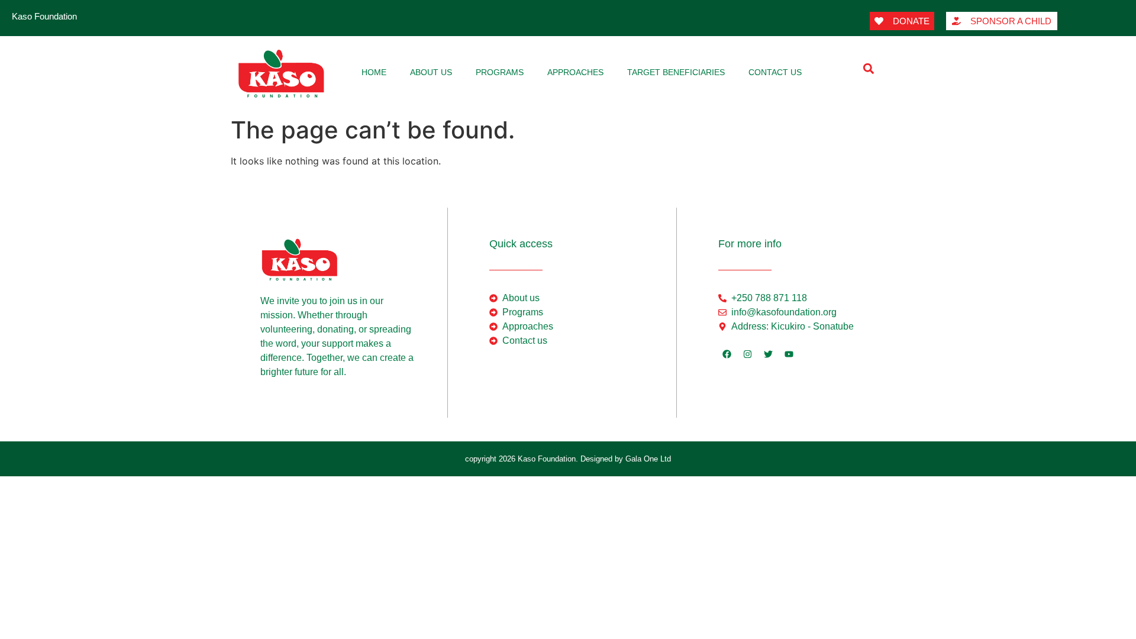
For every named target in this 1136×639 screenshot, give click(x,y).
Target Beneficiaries (676, 72)
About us (431, 72)
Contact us (775, 72)
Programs (500, 72)
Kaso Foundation (44, 16)
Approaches (575, 72)
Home (374, 72)
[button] (868, 68)
